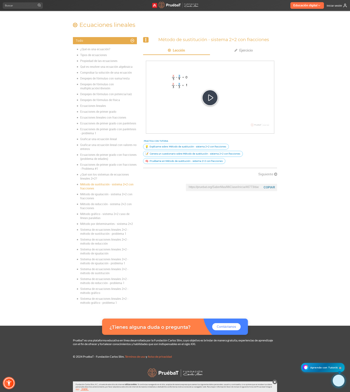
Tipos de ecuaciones (93, 55)
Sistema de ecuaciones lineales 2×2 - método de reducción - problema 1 (104, 281)
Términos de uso (135, 356)
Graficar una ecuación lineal (98, 139)
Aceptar (84, 389)
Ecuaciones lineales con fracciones (103, 117)
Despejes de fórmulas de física (100, 100)
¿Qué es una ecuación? (95, 49)
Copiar (269, 187)
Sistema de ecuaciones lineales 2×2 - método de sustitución (104, 271)
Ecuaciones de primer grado (98, 112)
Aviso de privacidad (160, 356)
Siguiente (266, 174)
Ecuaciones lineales (93, 106)
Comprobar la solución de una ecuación (106, 73)
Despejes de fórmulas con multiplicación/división (97, 86)
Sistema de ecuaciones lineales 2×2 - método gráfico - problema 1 (104, 301)
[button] (9, 383)
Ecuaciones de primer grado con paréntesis (108, 123)
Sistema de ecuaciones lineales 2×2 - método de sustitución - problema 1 (104, 232)
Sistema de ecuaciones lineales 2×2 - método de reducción (104, 241)
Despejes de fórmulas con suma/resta (105, 78)
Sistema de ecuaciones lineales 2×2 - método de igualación (104, 251)
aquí (77, 389)
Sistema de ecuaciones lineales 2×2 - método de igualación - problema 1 (104, 261)
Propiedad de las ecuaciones (98, 61)
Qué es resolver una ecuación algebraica (106, 67)
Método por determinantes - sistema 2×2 (106, 224)
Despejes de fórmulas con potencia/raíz (106, 94)
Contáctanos (226, 326)
